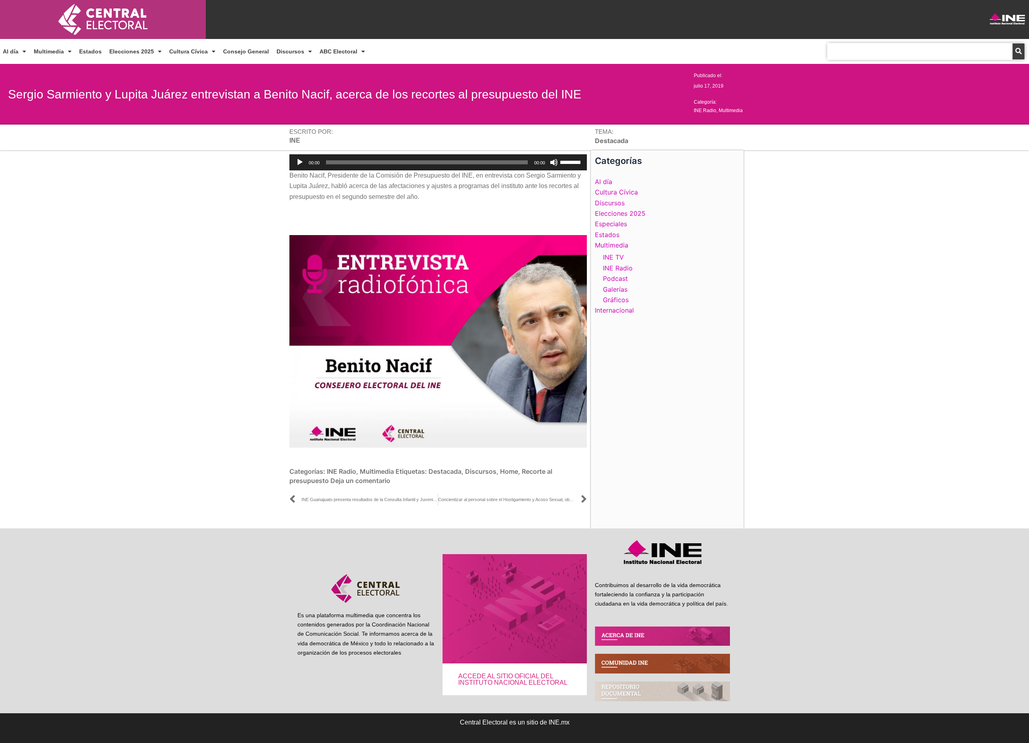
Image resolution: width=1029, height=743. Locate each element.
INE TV (613, 257)
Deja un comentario (360, 481)
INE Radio (705, 110)
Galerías (615, 289)
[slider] (571, 161)
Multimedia (49, 51)
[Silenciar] (554, 162)
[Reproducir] (300, 162)
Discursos (290, 51)
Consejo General (246, 51)
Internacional (614, 310)
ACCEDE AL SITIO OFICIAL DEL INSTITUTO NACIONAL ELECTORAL (513, 679)
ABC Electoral (338, 51)
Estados (90, 51)
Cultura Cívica (188, 51)
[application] (438, 162)
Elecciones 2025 (131, 51)
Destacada (444, 471)
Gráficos (616, 300)
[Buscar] (1019, 51)
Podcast (615, 278)
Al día (10, 51)
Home (509, 471)
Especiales (611, 224)
